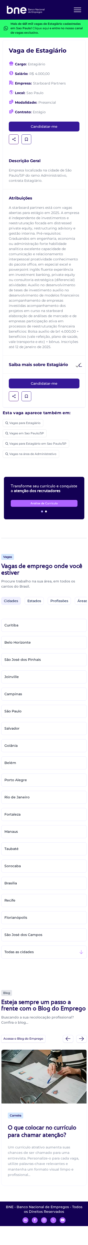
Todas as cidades (19, 952)
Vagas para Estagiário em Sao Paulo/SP (37, 443)
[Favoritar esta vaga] (26, 139)
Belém (10, 763)
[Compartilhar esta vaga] (14, 139)
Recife (9, 900)
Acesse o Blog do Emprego (23, 1038)
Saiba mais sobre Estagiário (38, 364)
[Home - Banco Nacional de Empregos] (25, 10)
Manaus (11, 831)
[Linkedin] (25, 1220)
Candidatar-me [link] (44, 126)
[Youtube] (63, 1220)
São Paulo (13, 711)
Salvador (12, 728)
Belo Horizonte (17, 642)
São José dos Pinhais (22, 659)
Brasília (10, 883)
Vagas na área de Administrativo (32, 454)
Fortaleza (12, 814)
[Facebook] (35, 1220)
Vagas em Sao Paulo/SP (26, 433)
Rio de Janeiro (17, 797)
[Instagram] (44, 1220)
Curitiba (11, 625)
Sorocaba (12, 866)
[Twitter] (53, 1220)
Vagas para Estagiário (25, 423)
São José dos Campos (23, 935)
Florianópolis (15, 917)
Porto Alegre (15, 780)
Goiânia (11, 745)
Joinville (11, 677)
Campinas (13, 694)
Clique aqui (41, 28)
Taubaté (11, 849)
